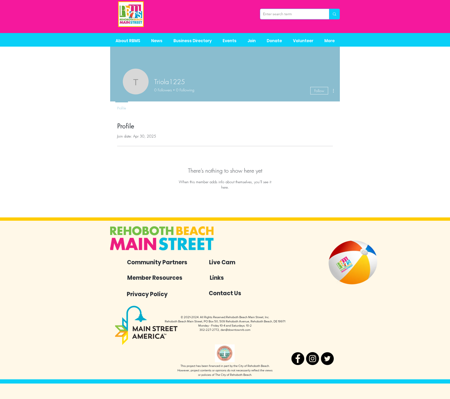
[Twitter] (327, 358)
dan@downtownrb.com (236, 330)
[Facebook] (297, 358)
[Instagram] (312, 358)
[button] (192, 41)
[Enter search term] (334, 14)
